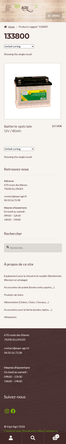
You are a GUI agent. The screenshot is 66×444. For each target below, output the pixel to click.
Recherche (33, 438)
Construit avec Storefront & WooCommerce (30, 431)
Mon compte (11, 438)
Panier (51, 435)
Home (11, 26)
